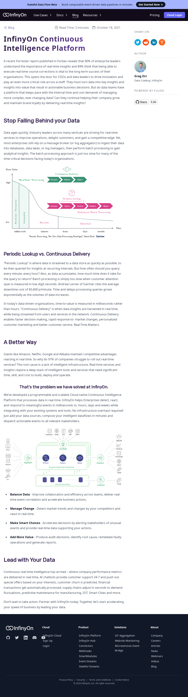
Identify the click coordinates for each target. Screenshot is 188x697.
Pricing (155, 15)
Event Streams (88, 661)
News (154, 651)
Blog (75, 15)
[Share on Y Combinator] (162, 42)
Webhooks (85, 651)
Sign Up (48, 640)
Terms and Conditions (100, 679)
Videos (155, 661)
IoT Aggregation (125, 635)
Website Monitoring (127, 640)
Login (46, 646)
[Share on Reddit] (145, 42)
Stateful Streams (89, 666)
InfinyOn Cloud (52, 635)
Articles (155, 646)
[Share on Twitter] (137, 42)
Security (81, 679)
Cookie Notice (122, 679)
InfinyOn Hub (87, 640)
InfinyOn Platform (90, 635)
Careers (156, 640)
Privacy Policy (66, 679)
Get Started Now (151, 4)
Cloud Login (174, 15)
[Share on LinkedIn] (154, 42)
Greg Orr (140, 76)
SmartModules (88, 656)
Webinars (157, 656)
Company (157, 635)
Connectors (86, 646)
